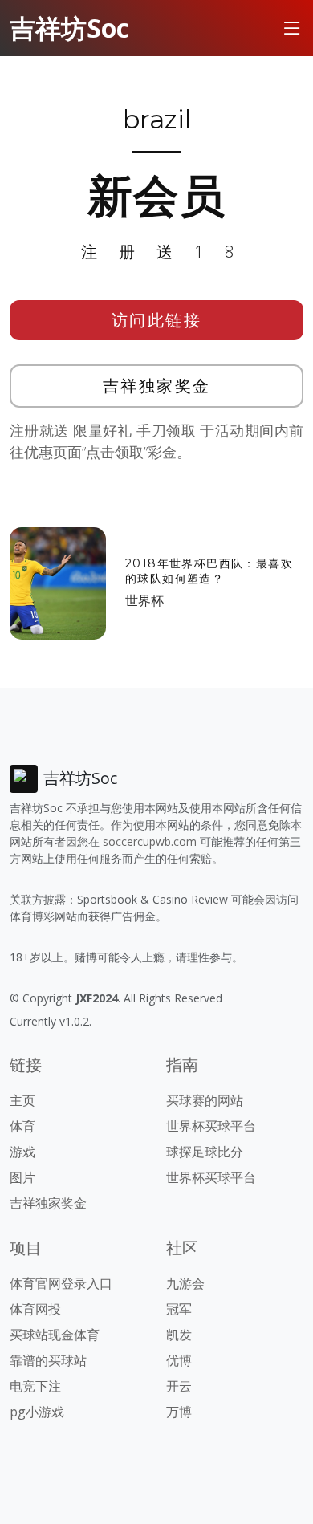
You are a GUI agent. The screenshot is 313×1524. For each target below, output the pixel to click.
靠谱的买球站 (48, 1360)
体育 (22, 1126)
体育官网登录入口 (61, 1283)
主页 (22, 1100)
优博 (179, 1360)
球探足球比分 (204, 1151)
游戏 (22, 1151)
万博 (179, 1411)
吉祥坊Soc (69, 27)
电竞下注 (35, 1386)
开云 (179, 1386)
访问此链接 (157, 320)
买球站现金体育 (55, 1334)
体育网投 (35, 1309)
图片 (22, 1177)
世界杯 (144, 600)
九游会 (185, 1283)
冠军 (179, 1309)
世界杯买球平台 (211, 1126)
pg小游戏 (37, 1411)
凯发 (179, 1334)
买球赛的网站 (204, 1100)
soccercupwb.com (150, 841)
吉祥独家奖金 (157, 385)
